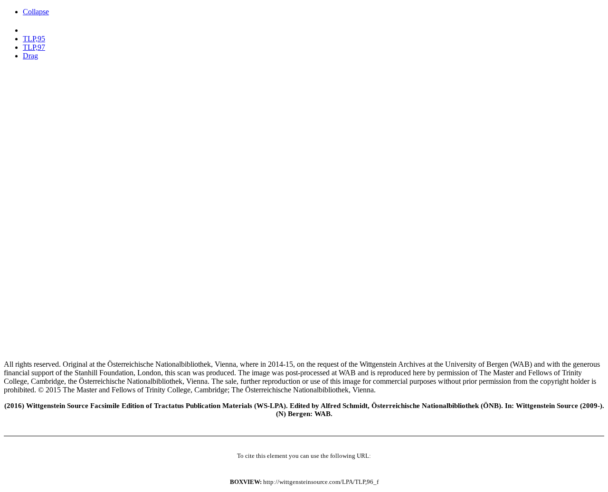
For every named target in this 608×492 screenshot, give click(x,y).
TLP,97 (34, 47)
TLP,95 (34, 39)
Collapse (36, 12)
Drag (30, 56)
